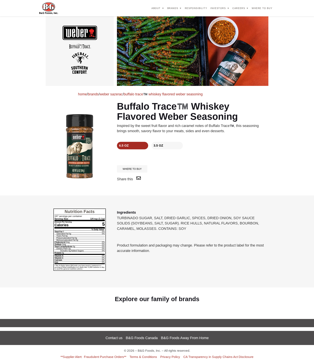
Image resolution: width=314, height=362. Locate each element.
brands (93, 94)
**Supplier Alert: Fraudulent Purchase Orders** (93, 357)
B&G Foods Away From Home (185, 338)
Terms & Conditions (143, 357)
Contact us (113, 338)
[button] (132, 169)
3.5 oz (158, 145)
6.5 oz (124, 145)
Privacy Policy (170, 357)
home (82, 94)
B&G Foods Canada (142, 338)
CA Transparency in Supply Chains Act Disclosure (218, 357)
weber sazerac (111, 94)
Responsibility (196, 8)
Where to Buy (262, 8)
